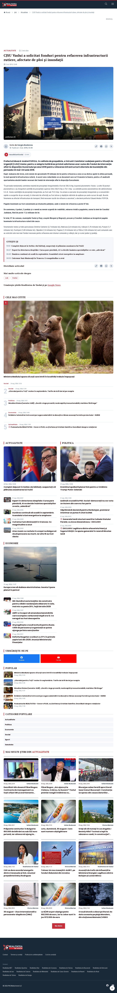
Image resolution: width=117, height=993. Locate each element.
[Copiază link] (96, 146)
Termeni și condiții (16, 955)
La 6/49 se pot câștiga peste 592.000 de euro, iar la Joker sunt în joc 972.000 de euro (58, 914)
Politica (11, 401)
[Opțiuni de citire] (112, 988)
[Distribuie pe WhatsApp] (106, 146)
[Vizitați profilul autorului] (6, 146)
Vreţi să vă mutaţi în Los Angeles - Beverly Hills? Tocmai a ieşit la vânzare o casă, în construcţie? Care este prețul (95, 833)
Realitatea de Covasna (49, 968)
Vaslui (14, 278)
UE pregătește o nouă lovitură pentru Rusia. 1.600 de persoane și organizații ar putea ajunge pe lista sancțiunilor (33, 628)
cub (6, 278)
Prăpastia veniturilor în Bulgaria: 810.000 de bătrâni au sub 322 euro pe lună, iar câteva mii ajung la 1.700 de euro (20, 833)
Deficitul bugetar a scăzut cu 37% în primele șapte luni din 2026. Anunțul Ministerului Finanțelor (33, 640)
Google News (54, 285)
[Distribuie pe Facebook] (101, 146)
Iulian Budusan (32, 784)
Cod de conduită (50, 955)
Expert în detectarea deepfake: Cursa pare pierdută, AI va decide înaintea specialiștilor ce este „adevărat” (58, 250)
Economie (12, 413)
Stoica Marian (107, 825)
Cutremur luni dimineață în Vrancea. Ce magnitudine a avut (38, 258)
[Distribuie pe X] (111, 146)
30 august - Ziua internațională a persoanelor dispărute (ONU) (20, 913)
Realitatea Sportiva (21, 968)
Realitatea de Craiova (23, 972)
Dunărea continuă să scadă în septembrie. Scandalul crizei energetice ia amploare (48, 254)
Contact (5, 955)
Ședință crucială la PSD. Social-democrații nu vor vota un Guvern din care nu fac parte (86, 502)
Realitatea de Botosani (100, 968)
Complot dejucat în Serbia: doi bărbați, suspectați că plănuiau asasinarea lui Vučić (47, 246)
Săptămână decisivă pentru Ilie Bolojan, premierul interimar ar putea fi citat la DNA (84, 511)
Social (6, 383)
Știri (15, 12)
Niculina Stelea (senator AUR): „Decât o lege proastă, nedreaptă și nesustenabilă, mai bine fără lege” (52, 403)
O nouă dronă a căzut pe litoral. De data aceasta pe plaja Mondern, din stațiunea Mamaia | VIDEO (95, 914)
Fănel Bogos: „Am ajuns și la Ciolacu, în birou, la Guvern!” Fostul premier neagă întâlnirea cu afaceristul (58, 791)
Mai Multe (58, 926)
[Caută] (106, 4)
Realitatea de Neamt (77, 972)
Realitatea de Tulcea (9, 975)
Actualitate (24, 12)
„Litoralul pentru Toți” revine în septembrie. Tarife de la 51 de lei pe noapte (41, 391)
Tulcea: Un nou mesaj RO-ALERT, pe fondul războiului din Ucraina (58, 871)
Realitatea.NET (7, 968)
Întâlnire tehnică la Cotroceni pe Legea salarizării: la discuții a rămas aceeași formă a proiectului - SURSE (54, 415)
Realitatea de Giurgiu (25, 975)
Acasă (8, 12)
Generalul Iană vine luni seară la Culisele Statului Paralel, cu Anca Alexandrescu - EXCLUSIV (85, 520)
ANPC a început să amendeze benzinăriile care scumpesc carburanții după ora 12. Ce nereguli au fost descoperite (33, 616)
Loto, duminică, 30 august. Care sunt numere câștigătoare (56, 830)
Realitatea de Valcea (66, 968)
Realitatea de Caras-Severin (60, 972)
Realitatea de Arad (93, 972)
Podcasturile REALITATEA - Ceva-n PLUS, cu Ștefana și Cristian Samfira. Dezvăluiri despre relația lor (54, 427)
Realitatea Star (34, 968)
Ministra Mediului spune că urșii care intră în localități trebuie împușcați (39, 376)
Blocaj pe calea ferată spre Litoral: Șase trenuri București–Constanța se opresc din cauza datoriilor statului (95, 791)
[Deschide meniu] (112, 4)
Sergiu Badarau (25, 145)
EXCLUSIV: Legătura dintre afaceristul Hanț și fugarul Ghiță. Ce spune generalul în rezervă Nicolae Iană (85, 531)
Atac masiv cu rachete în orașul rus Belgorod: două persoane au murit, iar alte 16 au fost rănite (34, 534)
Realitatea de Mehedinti (40, 972)
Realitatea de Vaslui (30, 867)
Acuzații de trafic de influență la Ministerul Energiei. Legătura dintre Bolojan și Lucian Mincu (96, 873)
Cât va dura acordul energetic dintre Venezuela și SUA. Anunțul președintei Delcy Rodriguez (19, 873)
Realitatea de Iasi (8, 972)
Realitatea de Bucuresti (82, 968)
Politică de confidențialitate (34, 955)
